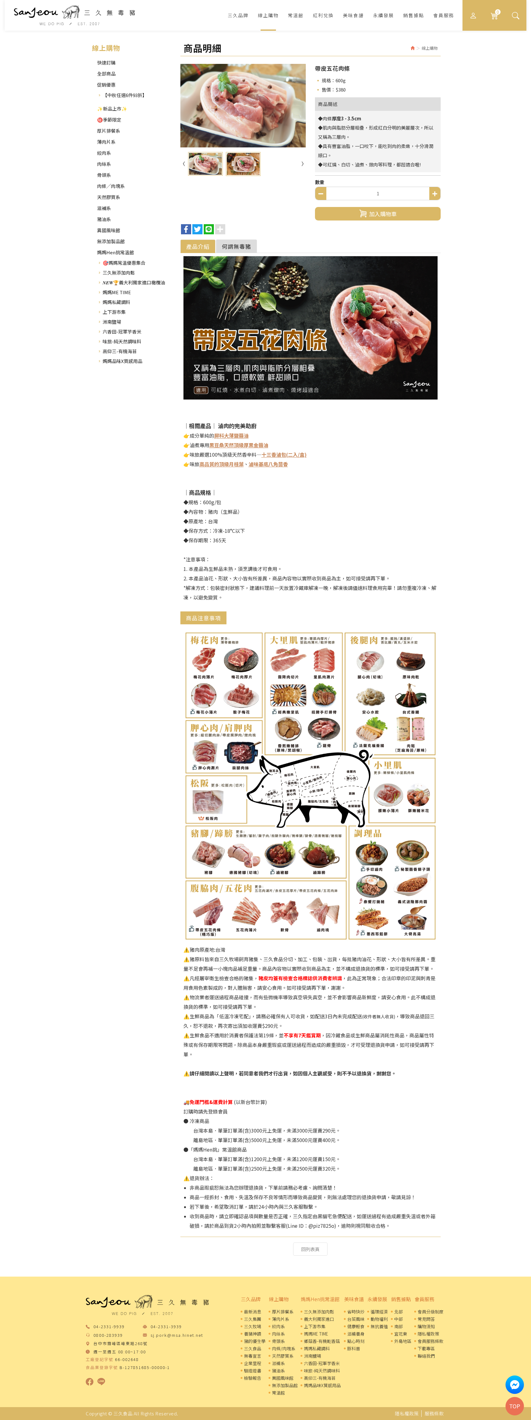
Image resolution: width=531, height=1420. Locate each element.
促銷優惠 (106, 84)
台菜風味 (355, 1319)
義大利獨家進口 (319, 1319)
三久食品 (74, 15)
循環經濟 (379, 1312)
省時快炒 (355, 1312)
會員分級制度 (430, 1312)
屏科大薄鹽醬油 (231, 435)
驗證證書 (252, 1370)
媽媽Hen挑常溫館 (115, 252)
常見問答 (426, 1319)
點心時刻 (355, 1341)
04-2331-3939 (166, 1326)
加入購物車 (383, 214)
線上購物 (279, 1299)
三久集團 (252, 1319)
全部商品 (106, 73)
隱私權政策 (428, 1334)
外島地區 (402, 1341)
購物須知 (426, 1326)
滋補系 (104, 208)
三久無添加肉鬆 (119, 272)
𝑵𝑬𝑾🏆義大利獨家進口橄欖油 (134, 282)
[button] (515, 15)
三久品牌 (251, 1299)
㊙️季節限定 (109, 119)
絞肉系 (104, 153)
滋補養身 (355, 1334)
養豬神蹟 (252, 1334)
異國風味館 (108, 230)
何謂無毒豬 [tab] (236, 246)
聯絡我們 (426, 1356)
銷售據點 (401, 1299)
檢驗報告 (252, 1378)
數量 (319, 182)
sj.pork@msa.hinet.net (177, 1335)
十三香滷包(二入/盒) (284, 454)
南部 (398, 1326)
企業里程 (252, 1363)
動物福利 (379, 1319)
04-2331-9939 (109, 1326)
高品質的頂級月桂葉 (221, 464)
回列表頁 (310, 1249)
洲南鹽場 (112, 321)
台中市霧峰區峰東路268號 (120, 1343)
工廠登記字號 (99, 1359)
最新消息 (252, 1312)
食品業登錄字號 (102, 1367)
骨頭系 (104, 175)
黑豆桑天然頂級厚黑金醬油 (238, 445)
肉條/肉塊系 (283, 1348)
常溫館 (278, 1393)
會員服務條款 (430, 1341)
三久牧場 (252, 1326)
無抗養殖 (379, 1326)
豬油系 (104, 219)
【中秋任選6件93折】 (125, 95)
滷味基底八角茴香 (268, 464)
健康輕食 (355, 1326)
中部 (398, 1319)
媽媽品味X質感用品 (122, 361)
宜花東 (400, 1334)
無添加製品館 (111, 241)
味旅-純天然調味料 (122, 341)
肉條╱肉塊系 (111, 186)
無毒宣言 (252, 1356)
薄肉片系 (106, 141)
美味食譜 (354, 1299)
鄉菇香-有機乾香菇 (322, 1341)
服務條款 (434, 1413)
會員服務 (424, 1299)
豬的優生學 (255, 1341)
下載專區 (426, 1348)
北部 (398, 1312)
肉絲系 (104, 164)
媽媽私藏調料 (116, 302)
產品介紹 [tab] (198, 246)
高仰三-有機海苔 (120, 351)
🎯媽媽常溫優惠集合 (124, 262)
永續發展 (377, 1299)
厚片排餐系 (108, 130)
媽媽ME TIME (117, 292)
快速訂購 (106, 62)
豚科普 (353, 1348)
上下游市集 (114, 312)
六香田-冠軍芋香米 (122, 331)
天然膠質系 (108, 197)
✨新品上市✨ (112, 108)
